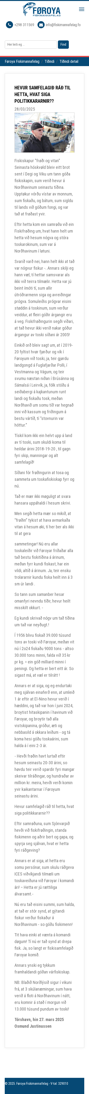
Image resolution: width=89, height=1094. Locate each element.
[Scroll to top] (78, 1083)
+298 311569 (24, 25)
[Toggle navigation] (81, 9)
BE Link (9, 1088)
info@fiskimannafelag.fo (63, 25)
